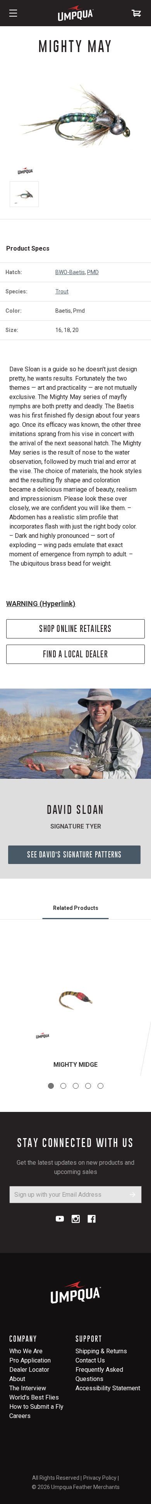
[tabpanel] (75, 1007)
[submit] (133, 1194)
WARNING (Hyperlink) (41, 604)
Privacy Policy (100, 1478)
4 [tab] (88, 1086)
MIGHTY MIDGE (75, 1064)
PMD (93, 272)
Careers (20, 1416)
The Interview (27, 1388)
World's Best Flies (34, 1397)
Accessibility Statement (108, 1388)
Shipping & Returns (101, 1351)
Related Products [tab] (75, 908)
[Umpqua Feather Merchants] (75, 13)
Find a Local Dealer (75, 654)
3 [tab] (76, 1086)
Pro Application (30, 1360)
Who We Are (26, 1351)
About (17, 1379)
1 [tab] (51, 1086)
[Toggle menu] (13, 13)
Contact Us (90, 1360)
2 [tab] (63, 1086)
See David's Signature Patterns (74, 855)
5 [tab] (100, 1086)
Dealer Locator (29, 1369)
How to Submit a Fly (36, 1406)
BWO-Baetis (70, 272)
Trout (62, 291)
